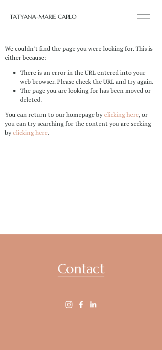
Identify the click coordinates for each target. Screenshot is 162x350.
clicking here (121, 114)
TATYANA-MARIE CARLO (43, 16)
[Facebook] (81, 304)
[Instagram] (69, 304)
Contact (81, 268)
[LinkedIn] (93, 304)
